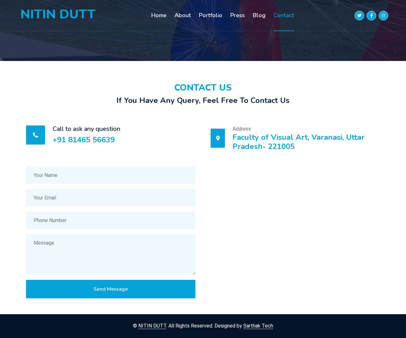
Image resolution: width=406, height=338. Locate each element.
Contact (283, 15)
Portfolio (210, 15)
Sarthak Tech (258, 326)
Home (159, 15)
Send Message (111, 289)
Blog (259, 15)
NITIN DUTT (57, 14)
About (182, 15)
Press (237, 15)
